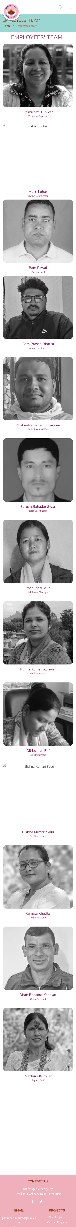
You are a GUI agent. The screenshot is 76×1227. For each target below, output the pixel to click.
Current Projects (57, 1222)
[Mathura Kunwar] (38, 1039)
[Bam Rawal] (38, 231)
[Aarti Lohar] (38, 155)
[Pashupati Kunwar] (38, 75)
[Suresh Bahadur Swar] (38, 470)
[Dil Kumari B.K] (38, 714)
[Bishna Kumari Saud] (38, 795)
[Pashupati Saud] (38, 551)
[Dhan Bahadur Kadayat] (38, 958)
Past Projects (57, 1217)
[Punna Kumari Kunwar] (38, 632)
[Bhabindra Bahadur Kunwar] (38, 388)
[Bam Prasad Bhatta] (38, 307)
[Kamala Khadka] (38, 877)
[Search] (60, 8)
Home (6, 26)
